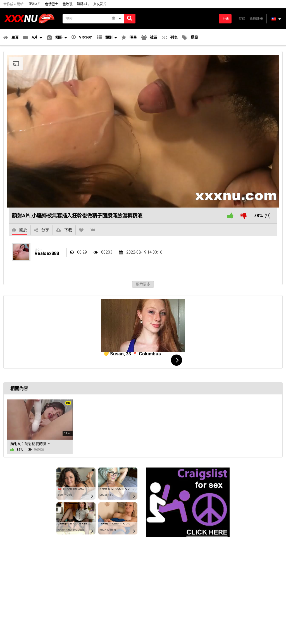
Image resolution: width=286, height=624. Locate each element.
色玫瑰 (68, 4)
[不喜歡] (243, 215)
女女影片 (100, 4)
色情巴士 (51, 4)
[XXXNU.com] (31, 18)
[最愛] (81, 230)
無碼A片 (83, 4)
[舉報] (92, 230)
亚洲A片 (34, 4)
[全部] (116, 18)
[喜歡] (230, 215)
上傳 (225, 18)
